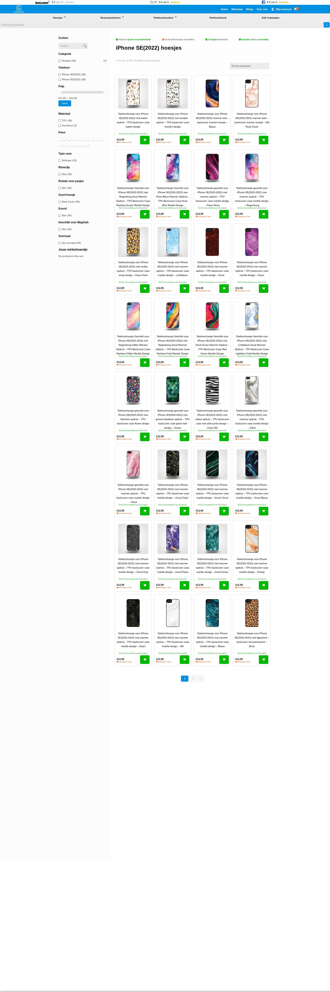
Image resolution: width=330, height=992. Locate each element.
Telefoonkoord (217, 17)
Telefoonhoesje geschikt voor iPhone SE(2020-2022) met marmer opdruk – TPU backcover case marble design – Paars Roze (212, 197)
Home (224, 9)
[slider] (60, 92)
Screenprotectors (110, 17)
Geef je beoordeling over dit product (133, 134)
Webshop (237, 9)
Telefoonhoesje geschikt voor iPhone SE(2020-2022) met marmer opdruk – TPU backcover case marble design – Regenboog (251, 197)
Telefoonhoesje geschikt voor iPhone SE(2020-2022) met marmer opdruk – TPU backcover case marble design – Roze (133, 493)
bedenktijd (218, 39)
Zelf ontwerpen (270, 17)
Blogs (249, 9)
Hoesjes (58, 17)
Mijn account (284, 9)
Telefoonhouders (163, 17)
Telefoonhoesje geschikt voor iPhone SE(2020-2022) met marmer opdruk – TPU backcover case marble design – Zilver (251, 419)
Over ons (262, 9)
